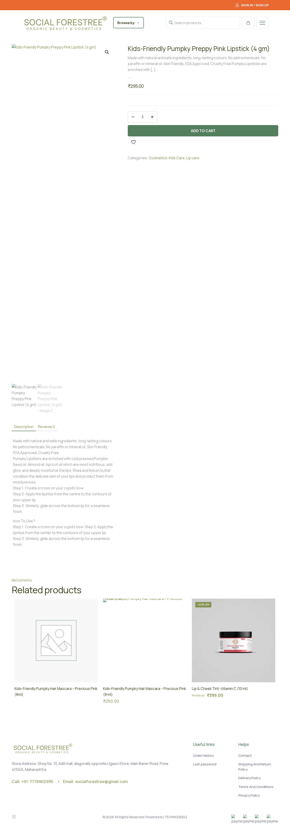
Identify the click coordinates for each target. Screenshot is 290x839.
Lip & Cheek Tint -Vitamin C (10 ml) (220, 688)
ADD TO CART (203, 130)
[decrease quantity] (133, 117)
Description (24, 426)
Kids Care (177, 157)
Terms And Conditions (255, 786)
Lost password (204, 764)
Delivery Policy (249, 778)
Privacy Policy (249, 795)
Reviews (46, 426)
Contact (245, 755)
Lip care (192, 157)
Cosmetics (158, 157)
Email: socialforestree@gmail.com (95, 781)
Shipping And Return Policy (254, 767)
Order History (203, 755)
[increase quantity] (152, 117)
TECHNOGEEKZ (175, 817)
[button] (107, 52)
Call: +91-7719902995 (32, 781)
